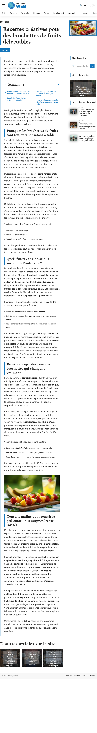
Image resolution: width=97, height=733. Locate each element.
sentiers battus (29, 378)
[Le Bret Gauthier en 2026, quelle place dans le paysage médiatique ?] (73, 111)
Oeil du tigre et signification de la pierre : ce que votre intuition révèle (83, 91)
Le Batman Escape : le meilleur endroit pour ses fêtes (32, 658)
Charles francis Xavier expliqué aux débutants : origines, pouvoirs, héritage (10, 660)
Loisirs (5, 50)
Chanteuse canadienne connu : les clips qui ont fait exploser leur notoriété (87, 139)
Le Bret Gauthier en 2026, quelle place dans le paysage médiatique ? (86, 112)
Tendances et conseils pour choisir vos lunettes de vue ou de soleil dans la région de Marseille (53, 660)
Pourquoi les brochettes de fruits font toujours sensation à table (18, 92)
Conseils (32, 652)
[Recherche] (81, 5)
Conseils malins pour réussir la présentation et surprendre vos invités (46, 102)
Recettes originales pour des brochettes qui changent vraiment (45, 93)
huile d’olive (49, 422)
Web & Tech (81, 120)
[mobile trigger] (4, 5)
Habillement (53, 652)
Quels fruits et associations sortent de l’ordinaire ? (16, 99)
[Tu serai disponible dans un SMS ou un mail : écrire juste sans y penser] (73, 125)
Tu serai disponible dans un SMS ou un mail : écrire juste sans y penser (87, 126)
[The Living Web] (17, 5)
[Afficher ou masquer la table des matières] (42, 84)
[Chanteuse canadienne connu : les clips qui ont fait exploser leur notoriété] (73, 138)
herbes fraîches (27, 422)
